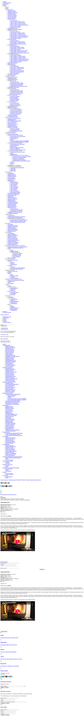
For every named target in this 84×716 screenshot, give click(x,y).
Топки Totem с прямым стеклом (17, 67)
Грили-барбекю (11, 233)
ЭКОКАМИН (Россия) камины (14, 120)
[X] (6, 486)
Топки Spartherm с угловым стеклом (17, 57)
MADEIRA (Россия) (12, 78)
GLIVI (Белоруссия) (14, 102)
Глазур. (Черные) (16, 256)
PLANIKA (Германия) (12, 228)
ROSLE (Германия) (12, 234)
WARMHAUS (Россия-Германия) (15, 29)
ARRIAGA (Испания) (12, 115)
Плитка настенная (14, 287)
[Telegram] (8, 486)
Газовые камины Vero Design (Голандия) (18, 219)
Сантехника (10, 296)
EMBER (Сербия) (11, 199)
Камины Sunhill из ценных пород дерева (18, 86)
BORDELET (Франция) (13, 126)
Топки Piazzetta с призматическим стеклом (19, 36)
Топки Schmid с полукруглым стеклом (18, 51)
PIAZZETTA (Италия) (15, 31)
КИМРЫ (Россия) (14, 182)
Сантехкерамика (13, 299)
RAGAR (9, 272)
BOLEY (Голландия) (12, 131)
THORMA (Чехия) (12, 201)
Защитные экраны (14, 277)
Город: (1, 699)
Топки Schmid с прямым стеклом (17, 47)
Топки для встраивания (15, 192)
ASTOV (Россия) (13, 20)
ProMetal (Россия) (11, 174)
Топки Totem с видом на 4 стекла (17, 70)
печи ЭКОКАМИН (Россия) (14, 193)
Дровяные (12, 263)
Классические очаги (14, 137)
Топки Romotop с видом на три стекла (18, 43)
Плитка (9, 285)
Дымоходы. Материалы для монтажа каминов (17, 246)
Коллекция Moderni (14, 98)
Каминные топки (11, 10)
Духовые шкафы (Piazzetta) (13, 240)
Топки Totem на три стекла (16, 69)
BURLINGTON (13, 302)
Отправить (3, 703)
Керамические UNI (17, 254)
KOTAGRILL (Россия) (12, 238)
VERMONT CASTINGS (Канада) (15, 212)
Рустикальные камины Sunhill (16, 82)
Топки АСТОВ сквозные (15, 26)
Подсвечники (11, 283)
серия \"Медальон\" (14, 183)
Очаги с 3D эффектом (14, 148)
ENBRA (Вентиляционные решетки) (15, 247)
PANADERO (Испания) (13, 202)
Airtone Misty (13, 169)
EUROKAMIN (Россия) (13, 79)
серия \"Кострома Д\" (14, 191)
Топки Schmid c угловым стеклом (17, 48)
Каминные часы (11, 281)
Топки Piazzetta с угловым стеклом (17, 33)
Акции (6, 8)
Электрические (13, 264)
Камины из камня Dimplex (18, 158)
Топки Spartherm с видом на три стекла (18, 58)
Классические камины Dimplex (19, 157)
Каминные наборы (14, 275)
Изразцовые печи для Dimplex (14, 165)
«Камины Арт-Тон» (7, 2)
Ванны (11, 305)
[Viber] (10, 486)
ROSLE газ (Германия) (12, 237)
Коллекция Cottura (14, 100)
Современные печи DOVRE (16, 211)
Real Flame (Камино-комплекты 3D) (17, 149)
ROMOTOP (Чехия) (14, 40)
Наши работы (6, 3)
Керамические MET (17, 255)
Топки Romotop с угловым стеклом (17, 42)
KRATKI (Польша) (12, 13)
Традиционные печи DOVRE (16, 209)
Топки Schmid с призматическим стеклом (19, 50)
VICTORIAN (13, 293)
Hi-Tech (12, 139)
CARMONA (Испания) (13, 116)
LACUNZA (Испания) (12, 203)
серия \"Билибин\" (14, 187)
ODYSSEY (12, 294)
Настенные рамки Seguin (15, 94)
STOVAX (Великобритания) (16, 109)
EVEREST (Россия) (12, 176)
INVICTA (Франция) (12, 16)
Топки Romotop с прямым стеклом (17, 41)
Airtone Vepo (13, 170)
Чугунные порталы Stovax (15, 110)
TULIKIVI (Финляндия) (13, 213)
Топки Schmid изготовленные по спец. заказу (19, 52)
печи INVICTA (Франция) (13, 194)
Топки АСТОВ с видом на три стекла (18, 23)
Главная (4, 1)
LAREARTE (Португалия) (13, 87)
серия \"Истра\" (13, 185)
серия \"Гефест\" (13, 189)
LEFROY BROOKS (14, 301)
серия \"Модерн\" (14, 188)
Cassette (12, 162)
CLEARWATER (13, 303)
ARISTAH (12, 290)
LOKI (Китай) (11, 179)
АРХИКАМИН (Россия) (13, 106)
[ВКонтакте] (3, 486)
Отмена (6, 687)
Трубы (11, 250)
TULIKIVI (12, 266)
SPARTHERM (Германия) (15, 55)
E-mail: (1, 565)
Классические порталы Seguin (16, 92)
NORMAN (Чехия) (12, 236)
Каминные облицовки (12, 77)
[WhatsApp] (11, 486)
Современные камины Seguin (16, 91)
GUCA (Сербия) (11, 177)
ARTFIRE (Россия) (12, 119)
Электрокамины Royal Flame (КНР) (17, 136)
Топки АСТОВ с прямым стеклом (17, 21)
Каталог (7, 7)
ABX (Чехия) (10, 196)
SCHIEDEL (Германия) (17, 253)
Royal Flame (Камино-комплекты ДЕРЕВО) (19, 141)
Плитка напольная (14, 292)
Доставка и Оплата (7, 312)
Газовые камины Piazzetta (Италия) (15, 217)
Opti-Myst (12, 163)
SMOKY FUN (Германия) (13, 242)
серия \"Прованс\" (14, 184)
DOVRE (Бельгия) (14, 208)
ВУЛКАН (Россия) (14, 251)
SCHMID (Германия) (14, 46)
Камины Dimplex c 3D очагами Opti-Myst (21, 160)
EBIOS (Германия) (12, 227)
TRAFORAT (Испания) (13, 124)
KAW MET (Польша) (12, 14)
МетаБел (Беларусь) (12, 18)
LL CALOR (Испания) (12, 121)
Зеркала (9, 282)
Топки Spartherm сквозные (15, 61)
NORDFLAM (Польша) (13, 12)
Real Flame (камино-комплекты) (17, 147)
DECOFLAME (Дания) (13, 230)
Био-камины (10, 224)
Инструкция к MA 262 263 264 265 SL (8, 494)
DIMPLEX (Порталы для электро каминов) (22, 156)
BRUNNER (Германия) (13, 62)
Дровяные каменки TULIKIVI (16, 269)
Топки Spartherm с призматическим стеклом (19, 59)
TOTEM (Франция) (14, 66)
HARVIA (12, 262)
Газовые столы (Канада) (13, 243)
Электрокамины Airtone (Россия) (17, 167)
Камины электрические (13, 134)
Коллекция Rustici (14, 97)
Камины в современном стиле (14, 118)
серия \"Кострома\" (14, 186)
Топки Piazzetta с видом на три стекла (18, 34)
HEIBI (11, 274)
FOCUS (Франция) (12, 125)
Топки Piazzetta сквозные (15, 38)
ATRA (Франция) (11, 63)
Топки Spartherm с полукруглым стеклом (18, 60)
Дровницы (12, 276)
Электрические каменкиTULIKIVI (17, 267)
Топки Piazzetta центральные (16, 130)
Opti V (11, 164)
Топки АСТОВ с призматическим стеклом (19, 24)
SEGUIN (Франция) (12, 17)
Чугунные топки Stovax (15, 114)
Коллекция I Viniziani (14, 99)
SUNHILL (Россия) (14, 81)
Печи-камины (11, 173)
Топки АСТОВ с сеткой (15, 27)
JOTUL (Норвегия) (12, 75)
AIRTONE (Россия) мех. (13, 225)
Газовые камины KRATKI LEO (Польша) (16, 216)
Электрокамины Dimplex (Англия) (17, 151)
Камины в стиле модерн (15, 105)
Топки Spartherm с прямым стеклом (17, 56)
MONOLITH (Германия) (13, 235)
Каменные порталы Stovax (15, 112)
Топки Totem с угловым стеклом (17, 68)
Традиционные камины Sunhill (16, 84)
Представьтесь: (3, 563)
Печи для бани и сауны (13, 260)
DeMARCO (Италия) (12, 107)
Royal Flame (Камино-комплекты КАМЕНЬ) (19, 140)
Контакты (5, 311)
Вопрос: (2, 710)
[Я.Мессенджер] (1, 486)
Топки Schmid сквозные (15, 49)
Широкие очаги (13, 138)
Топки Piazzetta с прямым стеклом (17, 32)
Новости (5, 4)
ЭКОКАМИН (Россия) (12, 28)
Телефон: (2, 564)
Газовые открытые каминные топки (17, 221)
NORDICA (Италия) (12, 204)
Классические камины (15, 104)
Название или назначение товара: (7, 701)
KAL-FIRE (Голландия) (13, 73)
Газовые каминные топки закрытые (17, 222)
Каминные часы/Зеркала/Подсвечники (16, 280)
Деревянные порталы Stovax (16, 111)
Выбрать (2, 687)
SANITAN (12, 300)
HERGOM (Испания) (12, 206)
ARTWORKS (13, 289)
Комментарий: (3, 568)
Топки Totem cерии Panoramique (17, 71)
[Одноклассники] (4, 486)
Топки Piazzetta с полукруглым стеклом (18, 37)
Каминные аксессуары (12, 271)
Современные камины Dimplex (19, 159)
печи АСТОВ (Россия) (12, 198)
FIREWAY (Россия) (12, 11)
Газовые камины (11, 215)
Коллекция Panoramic (14, 129)
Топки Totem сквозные (15, 72)
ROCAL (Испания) (12, 123)
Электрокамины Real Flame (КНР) (17, 144)
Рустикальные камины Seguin (16, 90)
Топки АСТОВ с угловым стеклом (17, 22)
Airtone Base (12, 168)
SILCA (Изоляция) (12, 257)
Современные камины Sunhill (16, 85)
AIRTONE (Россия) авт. (13, 226)
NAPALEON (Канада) (12, 244)
